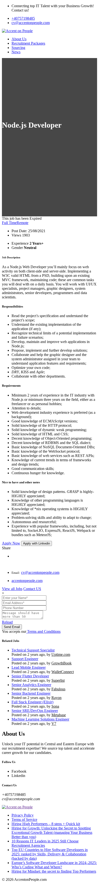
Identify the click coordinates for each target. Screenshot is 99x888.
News (16, 52)
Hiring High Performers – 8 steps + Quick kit (46, 824)
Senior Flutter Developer (30, 676)
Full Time (9, 223)
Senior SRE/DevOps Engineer (35, 711)
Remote (22, 223)
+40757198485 (23, 18)
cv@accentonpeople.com (31, 23)
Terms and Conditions (43, 631)
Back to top (10, 884)
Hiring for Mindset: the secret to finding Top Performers (54, 871)
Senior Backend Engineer (31, 693)
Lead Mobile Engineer (29, 667)
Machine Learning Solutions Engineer (40, 719)
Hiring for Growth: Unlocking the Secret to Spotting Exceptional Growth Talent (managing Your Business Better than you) (52, 832)
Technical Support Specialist (33, 650)
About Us (19, 39)
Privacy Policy (23, 815)
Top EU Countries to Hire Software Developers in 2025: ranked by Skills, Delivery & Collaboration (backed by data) (50, 854)
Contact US (32, 589)
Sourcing (18, 48)
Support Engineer (25, 659)
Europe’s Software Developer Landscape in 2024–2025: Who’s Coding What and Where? (54, 865)
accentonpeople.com (27, 581)
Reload (7, 622)
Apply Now (11, 543)
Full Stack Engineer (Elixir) (32, 702)
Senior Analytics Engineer (31, 685)
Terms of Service (24, 819)
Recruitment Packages (28, 43)
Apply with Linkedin (36, 543)
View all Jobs (12, 589)
